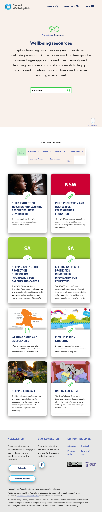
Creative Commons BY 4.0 (28, 496)
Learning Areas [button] (36, 159)
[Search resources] (68, 90)
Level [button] (45, 151)
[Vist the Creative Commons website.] (74, 464)
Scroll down (93, 125)
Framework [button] (55, 159)
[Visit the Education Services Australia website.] (89, 464)
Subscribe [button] (22, 468)
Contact (85, 446)
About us (71, 446)
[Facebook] (42, 465)
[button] (52, 6)
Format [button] (58, 151)
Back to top (93, 502)
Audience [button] (32, 151)
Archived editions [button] (22, 478)
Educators (47, 35)
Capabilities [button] (74, 151)
